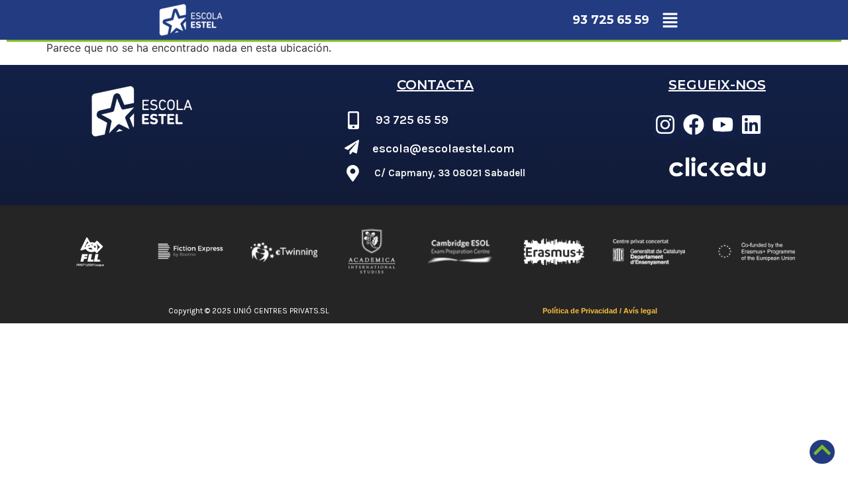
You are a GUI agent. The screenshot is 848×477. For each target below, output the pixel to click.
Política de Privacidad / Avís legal (600, 311)
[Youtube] (722, 123)
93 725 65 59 (610, 20)
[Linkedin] (751, 123)
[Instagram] (665, 123)
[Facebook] (693, 123)
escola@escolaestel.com (443, 148)
